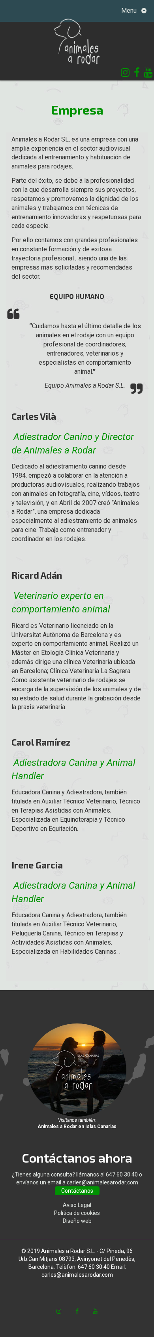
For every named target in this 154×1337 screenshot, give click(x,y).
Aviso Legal (77, 1205)
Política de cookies (77, 1213)
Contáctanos (77, 1191)
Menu (129, 10)
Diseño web (77, 1221)
